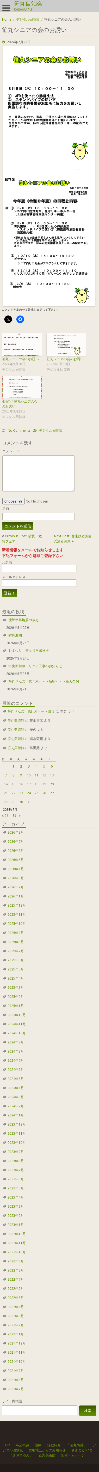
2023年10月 (16, 1142)
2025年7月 (15, 951)
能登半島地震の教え (23, 620)
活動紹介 (54, 1445)
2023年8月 (15, 1160)
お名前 (7, 562)
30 (21, 802)
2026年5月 (15, 859)
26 (44, 793)
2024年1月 (15, 1115)
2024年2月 (15, 1106)
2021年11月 (16, 1352)
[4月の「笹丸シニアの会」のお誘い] (22, 387)
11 (36, 775)
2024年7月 (15, 1060)
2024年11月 (16, 1024)
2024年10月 (16, 1033)
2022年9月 (15, 1261)
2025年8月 (15, 941)
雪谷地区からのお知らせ (47, 1450)
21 (6, 793)
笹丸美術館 (15, 720)
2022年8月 (15, 1270)
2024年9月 (15, 1042)
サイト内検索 (12, 1401)
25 (36, 793)
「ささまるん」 (21, 1455)
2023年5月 (15, 1188)
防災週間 (15, 635)
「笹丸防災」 (77, 1445)
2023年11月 (16, 1133)
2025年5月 (15, 969)
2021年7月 (15, 1389)
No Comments (19, 430)
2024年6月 (15, 1069)
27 (52, 793)
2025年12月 (16, 905)
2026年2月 (15, 887)
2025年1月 (15, 1005)
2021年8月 (15, 1379)
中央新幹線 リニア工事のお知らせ (35, 666)
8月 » (17, 815)
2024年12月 (16, 1014)
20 (52, 784)
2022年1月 (15, 1334)
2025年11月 (16, 914)
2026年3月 (15, 878)
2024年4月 (15, 1087)
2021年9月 (15, 1370)
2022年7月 (15, 1279)
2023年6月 (15, 1179)
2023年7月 (15, 1170)
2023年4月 (15, 1197)
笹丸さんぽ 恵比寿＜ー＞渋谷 (31, 711)
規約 (38, 1445)
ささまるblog (81, 1450)
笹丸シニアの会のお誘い (20, 359)
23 (21, 793)
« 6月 (6, 815)
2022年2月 (15, 1325)
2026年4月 (15, 868)
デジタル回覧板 (28, 19)
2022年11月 (16, 1243)
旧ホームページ (73, 1455)
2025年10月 (16, 923)
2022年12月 (16, 1233)
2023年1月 (15, 1224)
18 (36, 784)
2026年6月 (15, 850)
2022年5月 (15, 1297)
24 (29, 793)
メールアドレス (13, 577)
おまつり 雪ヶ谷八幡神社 (28, 650)
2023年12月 (16, 1124)
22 (13, 793)
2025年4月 (15, 978)
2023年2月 (15, 1215)
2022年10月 (16, 1252)
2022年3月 (15, 1316)
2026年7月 (15, 841)
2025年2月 (15, 996)
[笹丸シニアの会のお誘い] (22, 344)
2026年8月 (15, 832)
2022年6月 (15, 1288)
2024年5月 (15, 1078)
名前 (5, 508)
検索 (87, 1410)
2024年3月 (15, 1097)
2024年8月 (15, 1051)
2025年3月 (15, 987)
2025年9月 (15, 932)
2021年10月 (16, 1361)
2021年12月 (16, 1343)
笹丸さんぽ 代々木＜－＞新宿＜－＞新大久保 (43, 681)
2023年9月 (15, 1151)
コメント (11, 451)
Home (7, 19)
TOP (6, 1445)
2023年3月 (15, 1206)
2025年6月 (15, 960)
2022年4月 (15, 1306)
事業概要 (22, 1445)
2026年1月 (15, 896)
